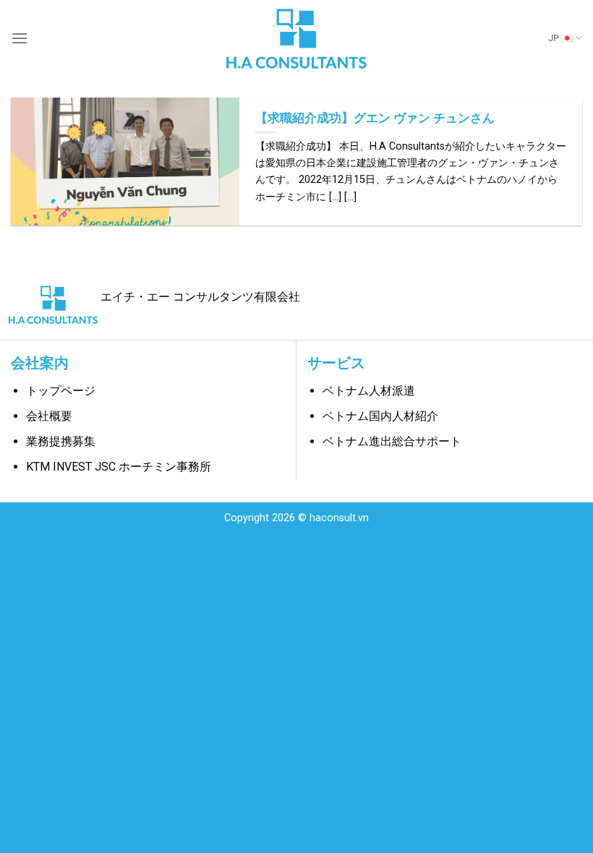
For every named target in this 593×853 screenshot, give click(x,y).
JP (553, 38)
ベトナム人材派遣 (369, 391)
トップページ (60, 391)
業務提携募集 (60, 441)
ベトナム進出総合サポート (392, 441)
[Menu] (19, 38)
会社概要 (49, 416)
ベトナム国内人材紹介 (380, 416)
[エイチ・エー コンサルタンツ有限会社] (296, 38)
